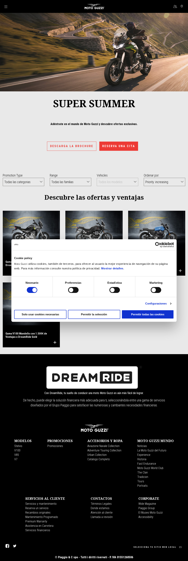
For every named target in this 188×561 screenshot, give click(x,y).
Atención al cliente (102, 512)
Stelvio (18, 446)
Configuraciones (156, 303)
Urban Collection (97, 455)
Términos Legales (101, 503)
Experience (143, 455)
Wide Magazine (147, 503)
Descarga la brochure (71, 146)
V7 (15, 459)
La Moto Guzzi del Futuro (151, 450)
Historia (141, 459)
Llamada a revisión (102, 517)
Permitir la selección (94, 314)
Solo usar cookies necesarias (40, 314)
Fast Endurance (146, 463)
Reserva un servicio (36, 508)
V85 (16, 455)
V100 (17, 450)
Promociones (55, 446)
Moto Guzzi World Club (150, 468)
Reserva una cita (118, 146)
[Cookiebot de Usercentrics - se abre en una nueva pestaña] (158, 244)
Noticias (142, 446)
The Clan (142, 472)
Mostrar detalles (112, 268)
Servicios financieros (37, 530)
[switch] (73, 290)
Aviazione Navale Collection (103, 446)
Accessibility (145, 517)
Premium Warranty (36, 521)
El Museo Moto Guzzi (150, 512)
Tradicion (142, 477)
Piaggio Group (146, 508)
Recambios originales (37, 512)
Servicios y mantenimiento (41, 503)
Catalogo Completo (98, 459)
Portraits (142, 485)
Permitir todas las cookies (147, 314)
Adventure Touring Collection (104, 450)
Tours (140, 481)
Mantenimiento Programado (41, 517)
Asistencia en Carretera (39, 526)
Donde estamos (100, 508)
